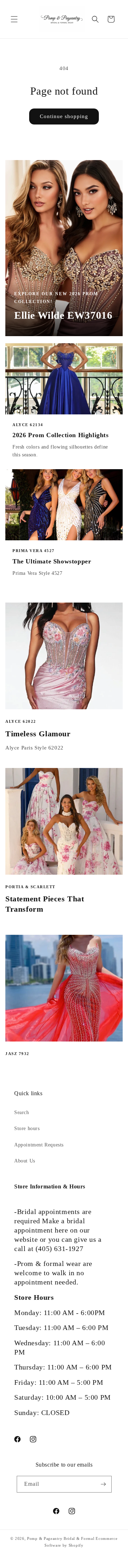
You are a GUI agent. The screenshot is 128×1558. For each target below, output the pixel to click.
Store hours (27, 1128)
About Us (24, 1161)
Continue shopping (64, 116)
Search (21, 1112)
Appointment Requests (39, 1145)
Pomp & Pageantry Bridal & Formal (60, 1538)
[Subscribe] (103, 1484)
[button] (14, 19)
